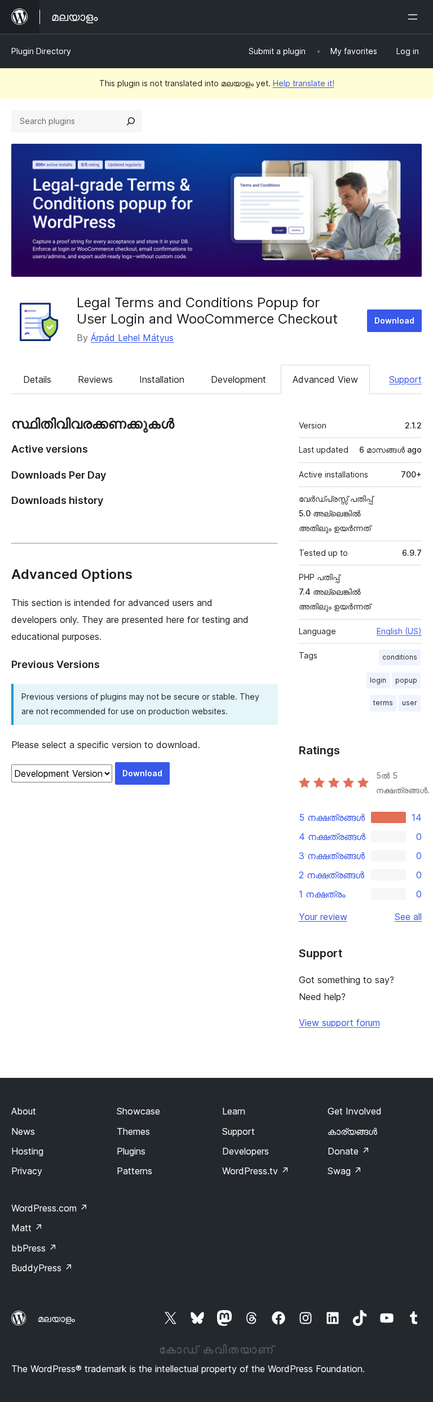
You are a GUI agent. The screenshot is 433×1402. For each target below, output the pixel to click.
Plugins (131, 1151)
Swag (345, 1171)
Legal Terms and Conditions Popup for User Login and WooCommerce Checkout (207, 310)
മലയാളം (56, 1318)
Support (405, 379)
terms (383, 702)
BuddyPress (42, 1267)
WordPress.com (49, 1208)
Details (37, 379)
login (378, 680)
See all (408, 916)
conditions (399, 657)
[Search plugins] (131, 121)
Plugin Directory (41, 51)
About (23, 1111)
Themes (133, 1131)
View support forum (339, 1022)
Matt (27, 1227)
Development (238, 379)
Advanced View (325, 379)
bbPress (34, 1248)
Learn (233, 1111)
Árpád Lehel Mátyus (132, 337)
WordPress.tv (255, 1171)
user (409, 702)
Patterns (134, 1171)
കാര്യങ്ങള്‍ (352, 1131)
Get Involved (355, 1111)
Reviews (95, 379)
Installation (161, 379)
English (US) (399, 631)
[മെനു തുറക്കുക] (415, 17)
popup (406, 680)
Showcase (138, 1111)
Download (394, 320)
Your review (323, 916)
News (23, 1131)
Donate (349, 1151)
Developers (245, 1151)
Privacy (26, 1171)
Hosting (27, 1151)
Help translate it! (303, 83)
